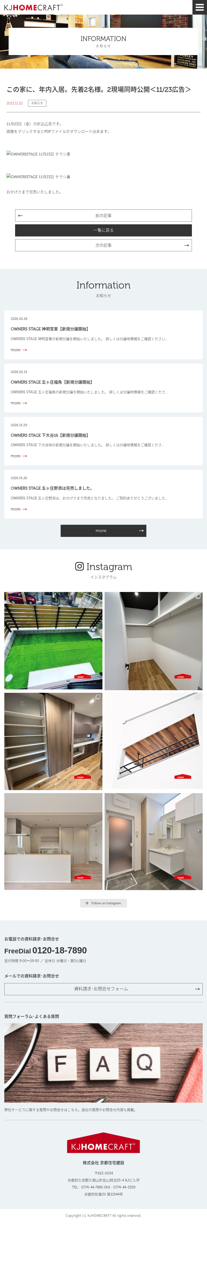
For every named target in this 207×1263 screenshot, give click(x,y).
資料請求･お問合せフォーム (101, 988)
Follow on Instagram (106, 903)
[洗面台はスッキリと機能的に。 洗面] (154, 842)
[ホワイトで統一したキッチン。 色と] (53, 842)
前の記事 (103, 215)
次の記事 (103, 245)
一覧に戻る (104, 230)
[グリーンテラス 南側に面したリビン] (53, 641)
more (101, 530)
